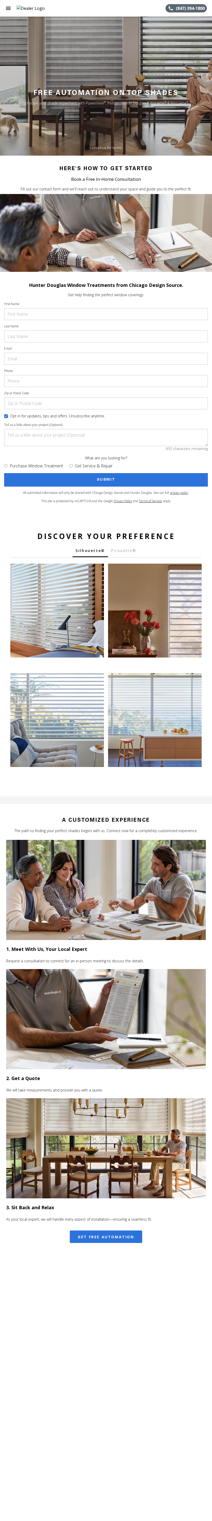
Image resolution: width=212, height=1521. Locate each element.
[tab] (90, 552)
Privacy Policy (123, 501)
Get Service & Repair (94, 466)
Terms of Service (150, 501)
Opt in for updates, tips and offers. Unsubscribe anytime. (57, 415)
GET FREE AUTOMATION (106, 1236)
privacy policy (179, 492)
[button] (8, 8)
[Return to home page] (32, 8)
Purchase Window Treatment (36, 466)
